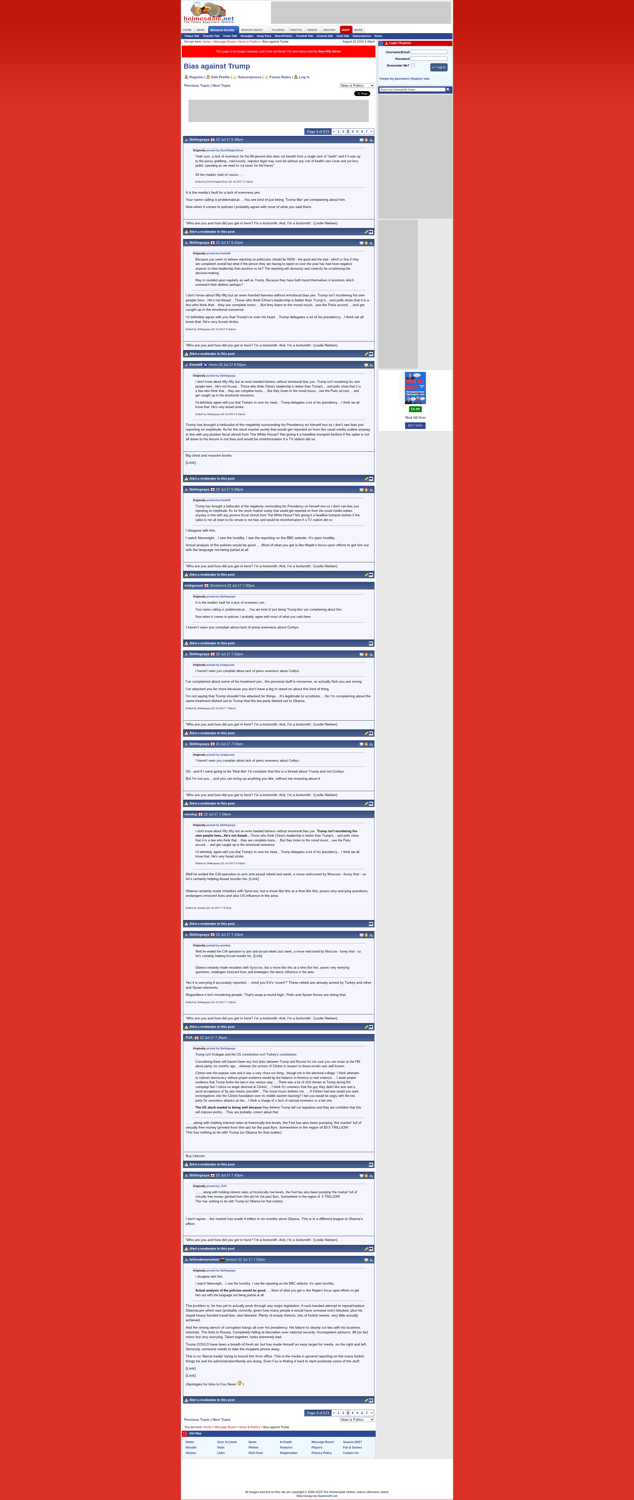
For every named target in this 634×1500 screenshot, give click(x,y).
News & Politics (248, 41)
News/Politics (283, 35)
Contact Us (351, 1452)
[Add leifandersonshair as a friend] (371, 1259)
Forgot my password (394, 78)
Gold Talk (343, 35)
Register (196, 77)
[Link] (191, 463)
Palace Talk (192, 35)
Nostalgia (247, 35)
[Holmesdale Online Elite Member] (366, 139)
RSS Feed (256, 1452)
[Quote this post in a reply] (371, 231)
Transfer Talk (211, 35)
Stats (221, 1447)
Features (286, 1447)
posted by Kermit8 (218, 253)
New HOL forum (329, 51)
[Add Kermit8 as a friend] (371, 364)
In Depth (286, 1442)
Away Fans (264, 35)
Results (191, 1447)
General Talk (325, 35)
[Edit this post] (366, 231)
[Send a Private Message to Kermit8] (366, 364)
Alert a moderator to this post (212, 231)
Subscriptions (362, 35)
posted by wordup (218, 945)
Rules (378, 35)
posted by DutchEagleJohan (224, 150)
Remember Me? (398, 65)
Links (221, 1452)
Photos (254, 1447)
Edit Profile (220, 77)
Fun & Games (352, 1447)
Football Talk (304, 35)
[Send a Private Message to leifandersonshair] (366, 1259)
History (191, 1452)
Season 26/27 (352, 1442)
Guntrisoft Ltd (327, 1496)
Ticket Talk (230, 35)
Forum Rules (280, 77)
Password (402, 59)
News (253, 1442)
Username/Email (397, 52)
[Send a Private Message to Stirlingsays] (362, 139)
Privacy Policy (322, 1452)
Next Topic (221, 85)
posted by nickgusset (220, 664)
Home (207, 41)
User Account (227, 1442)
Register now (420, 78)
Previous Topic (197, 85)
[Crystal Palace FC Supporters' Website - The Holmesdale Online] (209, 13)
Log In (304, 77)
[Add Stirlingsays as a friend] (371, 139)
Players (317, 1447)
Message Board (224, 41)
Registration (288, 1452)
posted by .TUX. (216, 1186)
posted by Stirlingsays (221, 375)
